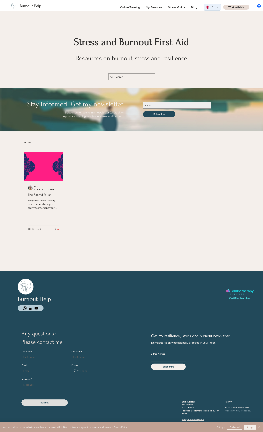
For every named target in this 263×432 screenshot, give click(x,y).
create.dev (245, 410)
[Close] (259, 427)
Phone (74, 365)
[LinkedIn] (30, 308)
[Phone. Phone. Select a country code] (76, 371)
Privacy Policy (120, 427)
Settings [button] (220, 427)
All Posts (27, 143)
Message (26, 379)
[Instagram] (25, 308)
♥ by (238, 410)
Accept (250, 427)
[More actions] (59, 188)
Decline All (235, 427)
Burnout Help (30, 6)
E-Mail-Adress (158, 353)
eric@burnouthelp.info (193, 419)
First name (27, 351)
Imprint (228, 401)
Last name (77, 351)
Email (24, 365)
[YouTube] (36, 308)
